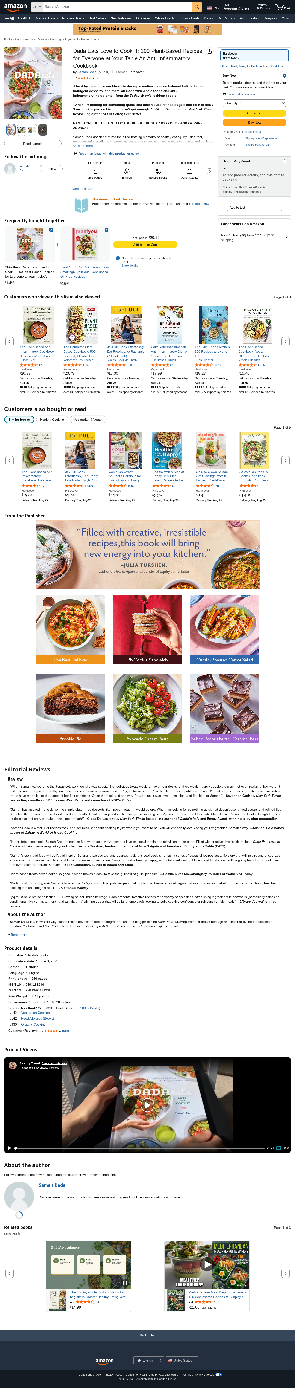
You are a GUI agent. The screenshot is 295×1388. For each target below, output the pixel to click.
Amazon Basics (73, 18)
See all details (83, 189)
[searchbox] (117, 7)
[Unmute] (286, 1148)
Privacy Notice (113, 1374)
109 (261, 486)
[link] (85, 244)
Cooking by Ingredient (64, 39)
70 (217, 486)
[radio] (255, 55)
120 (44, 486)
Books (208, 18)
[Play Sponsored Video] (206, 1264)
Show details (130, 265)
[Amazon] (16, 7)
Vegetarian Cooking (35, 1012)
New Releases (121, 18)
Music (286, 18)
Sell (241, 18)
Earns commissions (54, 1063)
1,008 (89, 486)
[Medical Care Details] (57, 18)
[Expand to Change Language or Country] (218, 8)
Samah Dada (87, 72)
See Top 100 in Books (83, 1008)
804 (131, 486)
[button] (9, 18)
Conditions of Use (90, 1374)
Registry (271, 18)
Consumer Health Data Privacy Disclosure (152, 1374)
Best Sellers (97, 18)
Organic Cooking (33, 1024)
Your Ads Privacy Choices (198, 1374)
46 (173, 486)
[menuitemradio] (278, 1148)
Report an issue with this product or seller (109, 153)
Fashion (254, 18)
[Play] (8, 1148)
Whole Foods (164, 18)
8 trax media (253, 131)
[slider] (139, 1148)
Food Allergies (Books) (37, 1018)
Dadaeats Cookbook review (39, 1068)
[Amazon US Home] (104, 1362)
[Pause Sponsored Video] (125, 1283)
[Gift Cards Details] (234, 18)
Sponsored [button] (10, 1233)
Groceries (143, 18)
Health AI (24, 18)
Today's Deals (189, 18)
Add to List (237, 207)
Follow (51, 169)
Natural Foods (90, 39)
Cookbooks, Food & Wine (31, 39)
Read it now (200, 204)
